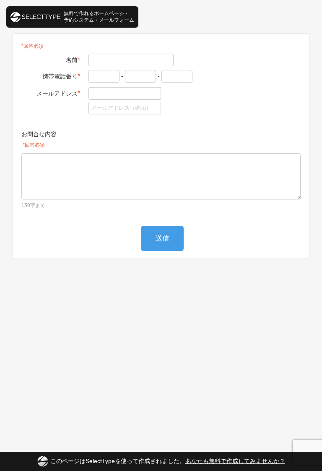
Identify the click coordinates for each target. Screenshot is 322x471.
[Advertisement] (161, 292)
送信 (162, 238)
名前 (73, 59)
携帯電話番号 (61, 76)
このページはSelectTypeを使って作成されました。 (167, 461)
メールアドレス (58, 93)
